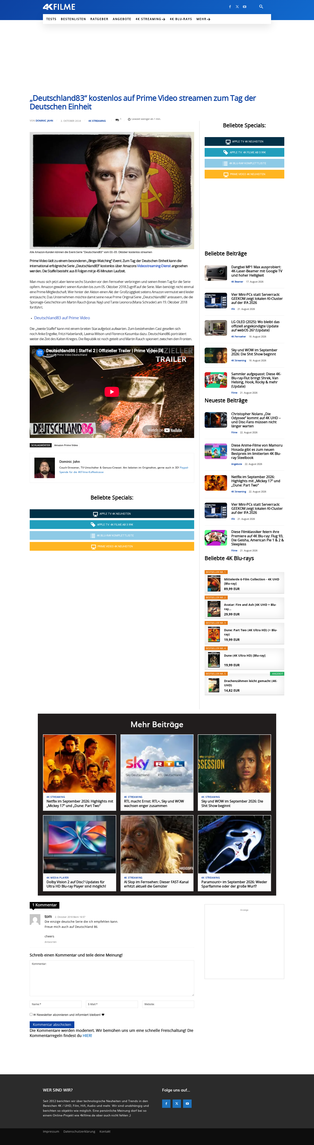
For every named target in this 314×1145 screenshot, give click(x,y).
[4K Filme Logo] (65, 7)
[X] (237, 6)
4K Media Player (58, 878)
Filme (234, 393)
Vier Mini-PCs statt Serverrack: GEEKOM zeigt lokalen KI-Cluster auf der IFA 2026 (257, 299)
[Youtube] (244, 6)
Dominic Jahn (44, 120)
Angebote (236, 464)
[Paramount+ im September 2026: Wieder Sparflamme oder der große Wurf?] (234, 844)
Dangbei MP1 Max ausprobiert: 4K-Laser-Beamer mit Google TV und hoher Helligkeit (256, 271)
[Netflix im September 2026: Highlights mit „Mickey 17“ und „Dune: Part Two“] (216, 483)
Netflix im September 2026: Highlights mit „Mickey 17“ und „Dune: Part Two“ (255, 481)
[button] (261, 7)
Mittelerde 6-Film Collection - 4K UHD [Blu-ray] (251, 581)
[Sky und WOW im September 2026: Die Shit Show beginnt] (216, 355)
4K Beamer (237, 282)
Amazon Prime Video (66, 445)
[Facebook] (230, 6)
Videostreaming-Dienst (154, 266)
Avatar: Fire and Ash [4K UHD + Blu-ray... (250, 607)
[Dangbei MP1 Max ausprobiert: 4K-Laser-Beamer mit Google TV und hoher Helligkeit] (216, 273)
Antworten (51, 942)
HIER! (87, 1036)
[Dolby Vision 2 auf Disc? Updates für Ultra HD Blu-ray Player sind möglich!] (79, 844)
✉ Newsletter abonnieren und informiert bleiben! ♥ (68, 1014)
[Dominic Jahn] (44, 468)
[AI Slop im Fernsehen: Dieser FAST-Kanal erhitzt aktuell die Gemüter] (157, 844)
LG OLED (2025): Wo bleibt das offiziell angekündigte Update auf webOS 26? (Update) (255, 326)
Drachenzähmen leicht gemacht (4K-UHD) (250, 683)
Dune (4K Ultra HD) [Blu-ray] (245, 655)
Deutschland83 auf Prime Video (62, 318)
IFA (233, 309)
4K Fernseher (238, 336)
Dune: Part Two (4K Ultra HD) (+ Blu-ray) (250, 632)
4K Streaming (97, 121)
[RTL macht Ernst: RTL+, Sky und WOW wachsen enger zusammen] (157, 764)
